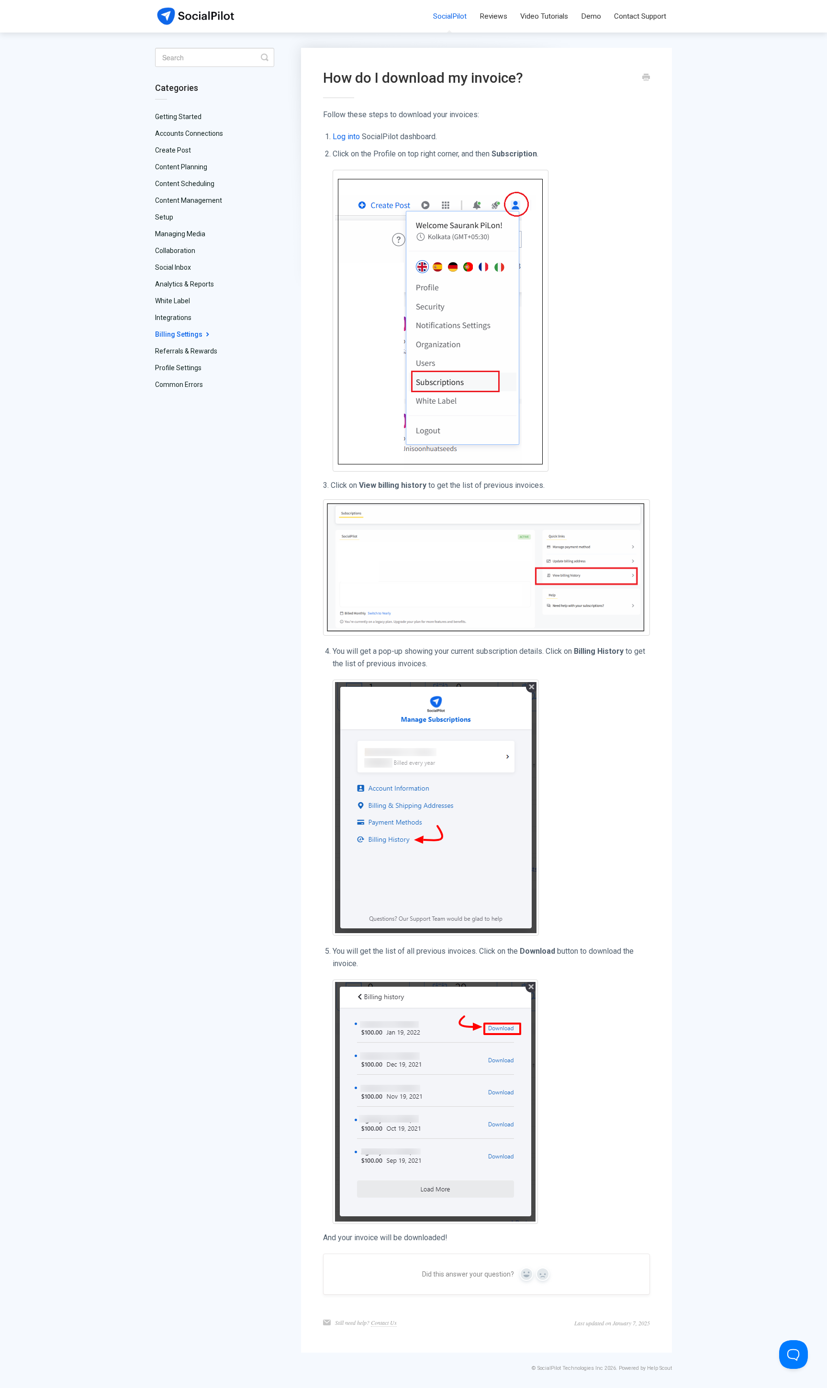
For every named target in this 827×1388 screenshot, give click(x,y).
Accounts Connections (189, 133)
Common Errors (179, 384)
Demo (591, 16)
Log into (346, 136)
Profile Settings (178, 368)
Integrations (173, 317)
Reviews (493, 16)
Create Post (173, 150)
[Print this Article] (646, 78)
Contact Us (384, 1322)
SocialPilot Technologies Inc (570, 1368)
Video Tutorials (544, 16)
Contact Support (640, 16)
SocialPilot (450, 16)
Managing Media (180, 234)
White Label (172, 301)
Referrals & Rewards (186, 351)
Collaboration (175, 250)
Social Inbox (173, 267)
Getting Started (178, 117)
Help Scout (659, 1368)
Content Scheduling (184, 183)
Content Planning (181, 167)
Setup (164, 217)
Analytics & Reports (184, 284)
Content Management (188, 200)
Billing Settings (179, 334)
